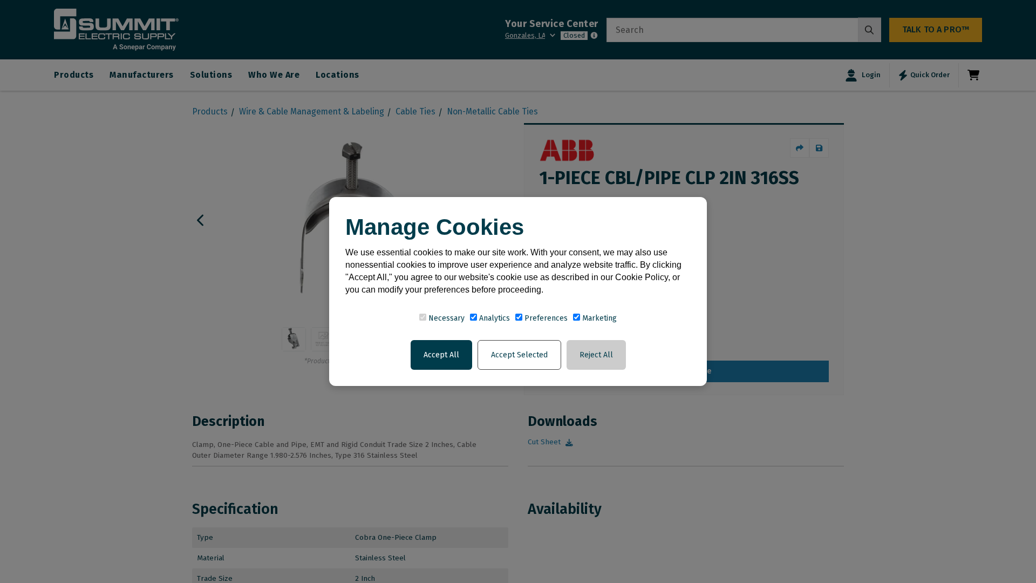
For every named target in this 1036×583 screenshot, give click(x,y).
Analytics (493, 318)
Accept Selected (519, 355)
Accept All (441, 355)
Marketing (598, 318)
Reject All (596, 355)
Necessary (445, 318)
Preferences (545, 318)
